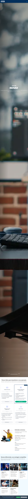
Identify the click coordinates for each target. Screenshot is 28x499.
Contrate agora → (7, 401)
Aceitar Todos (18, 497)
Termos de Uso (11, 497)
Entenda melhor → (17, 440)
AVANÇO (14, 88)
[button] (3, 357)
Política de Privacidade (6, 497)
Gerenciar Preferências (23, 497)
